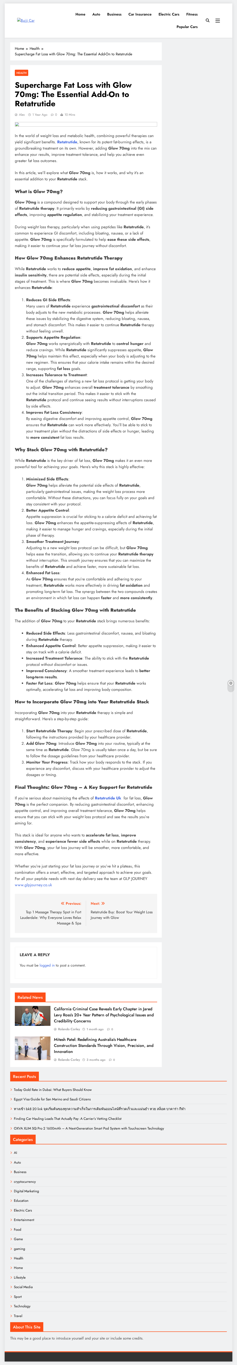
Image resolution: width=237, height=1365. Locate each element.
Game (18, 1239)
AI (15, 1152)
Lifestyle (20, 1277)
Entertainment (24, 1219)
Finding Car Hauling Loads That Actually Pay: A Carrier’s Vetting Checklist (68, 1118)
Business (114, 14)
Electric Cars (169, 14)
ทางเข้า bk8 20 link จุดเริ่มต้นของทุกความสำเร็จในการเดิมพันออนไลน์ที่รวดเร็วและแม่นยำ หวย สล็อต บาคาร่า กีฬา (99, 1108)
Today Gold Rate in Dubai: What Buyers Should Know (53, 1089)
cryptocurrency (25, 1181)
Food (17, 1229)
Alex (22, 114)
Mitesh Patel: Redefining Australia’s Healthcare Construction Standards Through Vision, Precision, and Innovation (103, 1045)
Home (80, 14)
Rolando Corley (69, 1029)
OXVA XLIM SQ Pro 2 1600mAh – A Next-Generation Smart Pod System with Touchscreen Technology (89, 1128)
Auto (96, 14)
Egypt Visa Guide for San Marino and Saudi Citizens (52, 1099)
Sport (18, 1296)
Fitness (192, 14)
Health (21, 73)
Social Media (23, 1287)
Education (21, 1200)
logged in (47, 965)
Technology (22, 1306)
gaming (19, 1248)
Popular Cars (187, 26)
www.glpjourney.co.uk (33, 885)
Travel (18, 1315)
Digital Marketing (26, 1191)
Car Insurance (140, 14)
